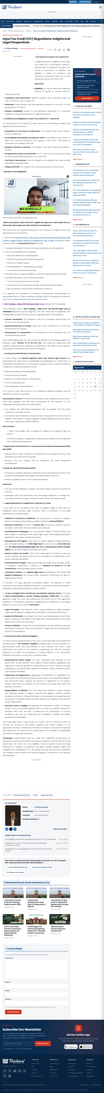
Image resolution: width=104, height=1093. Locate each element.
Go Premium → (87, 98)
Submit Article (90, 1067)
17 (75, 387)
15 (95, 383)
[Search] (101, 21)
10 (75, 383)
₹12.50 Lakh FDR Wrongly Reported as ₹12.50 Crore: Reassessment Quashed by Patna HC (86, 212)
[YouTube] (15, 1071)
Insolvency (53, 1073)
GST (61, 21)
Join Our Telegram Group (43, 867)
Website (8, 999)
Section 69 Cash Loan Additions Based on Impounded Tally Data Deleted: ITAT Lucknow (86, 263)
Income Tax (10, 21)
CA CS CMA (69, 21)
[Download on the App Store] (86, 1046)
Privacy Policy (83, 1085)
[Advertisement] (18, 75)
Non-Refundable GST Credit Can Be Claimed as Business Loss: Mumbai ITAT (86, 182)
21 (91, 387)
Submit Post (86, 2)
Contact (89, 1073)
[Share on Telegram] (68, 50)
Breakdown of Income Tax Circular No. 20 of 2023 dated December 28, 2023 (26, 844)
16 (99, 383)
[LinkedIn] (15, 829)
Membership (90, 1076)
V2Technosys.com (40, 1085)
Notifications (72, 1063)
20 (87, 387)
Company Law (38, 21)
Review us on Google (16, 872)
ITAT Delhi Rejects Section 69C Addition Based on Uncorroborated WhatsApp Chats (87, 253)
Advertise (89, 1070)
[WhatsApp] (5, 1076)
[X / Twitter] (10, 1071)
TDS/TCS (34, 1073)
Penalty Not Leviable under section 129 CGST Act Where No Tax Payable (87, 114)
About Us (89, 1063)
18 (79, 387)
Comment (9, 958)
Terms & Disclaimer (95, 1085)
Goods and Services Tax (16, 31)
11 (79, 383)
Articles (28, 31)
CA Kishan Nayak (11, 48)
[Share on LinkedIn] (59, 50)
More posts (77, 159)
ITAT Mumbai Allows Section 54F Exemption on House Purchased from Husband (86, 243)
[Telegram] (10, 1076)
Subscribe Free (43, 1043)
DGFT (77, 21)
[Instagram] (25, 1071)
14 (91, 383)
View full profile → (60, 829)
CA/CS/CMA (54, 1076)
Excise (47, 21)
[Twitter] (10, 829)
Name (7, 982)
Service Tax (27, 21)
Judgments (72, 1070)
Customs (55, 21)
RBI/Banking (54, 1070)
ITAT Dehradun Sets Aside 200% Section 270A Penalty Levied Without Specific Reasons (86, 172)
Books (74, 2)
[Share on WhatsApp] (64, 50)
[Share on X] (55, 50)
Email (7, 991)
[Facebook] (6, 829)
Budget (18, 21)
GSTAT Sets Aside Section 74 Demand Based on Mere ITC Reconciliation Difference (84, 233)
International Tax (36, 1076)
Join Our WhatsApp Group (17, 867)
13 (87, 383)
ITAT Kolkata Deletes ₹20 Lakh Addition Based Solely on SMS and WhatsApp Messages (86, 202)
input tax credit (47, 795)
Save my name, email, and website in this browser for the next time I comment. (31, 1007)
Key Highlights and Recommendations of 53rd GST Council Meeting (30, 839)
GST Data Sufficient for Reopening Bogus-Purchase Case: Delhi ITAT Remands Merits (87, 192)
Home (3, 21)
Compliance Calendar (75, 1073)
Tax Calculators (73, 1076)
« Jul (74, 398)
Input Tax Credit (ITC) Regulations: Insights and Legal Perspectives (36, 40)
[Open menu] (100, 7)
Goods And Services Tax (22, 795)
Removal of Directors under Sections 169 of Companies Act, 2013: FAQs (86, 152)
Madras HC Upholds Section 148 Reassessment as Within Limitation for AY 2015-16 (86, 132)
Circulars (71, 1067)
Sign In (97, 2)
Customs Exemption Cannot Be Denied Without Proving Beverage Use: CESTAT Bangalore (86, 142)
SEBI (87, 21)
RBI (82, 21)
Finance (93, 21)
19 (83, 387)
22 (95, 387)
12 (83, 383)
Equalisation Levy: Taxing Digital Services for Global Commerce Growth (28, 850)
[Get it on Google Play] (71, 1046)
